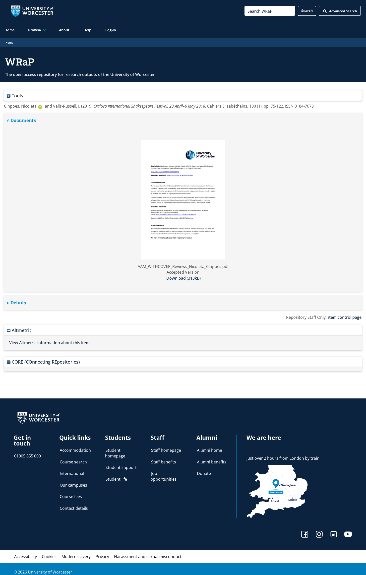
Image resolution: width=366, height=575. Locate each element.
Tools (16, 95)
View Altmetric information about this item (49, 342)
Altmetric (21, 330)
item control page (345, 317)
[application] (43, 30)
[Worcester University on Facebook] (305, 535)
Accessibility (25, 556)
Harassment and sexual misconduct (148, 556)
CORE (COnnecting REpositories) (45, 362)
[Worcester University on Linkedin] (333, 535)
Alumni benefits (211, 462)
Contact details (74, 508)
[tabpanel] (183, 202)
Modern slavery (76, 556)
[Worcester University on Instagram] (319, 535)
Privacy (102, 556)
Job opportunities (164, 476)
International (72, 473)
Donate (204, 473)
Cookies (49, 556)
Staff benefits (163, 462)
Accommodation (75, 450)
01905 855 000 (27, 456)
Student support (121, 467)
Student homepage (115, 452)
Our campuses (73, 485)
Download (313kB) (183, 278)
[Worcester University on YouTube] (348, 535)
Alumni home (209, 450)
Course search (73, 462)
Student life (116, 479)
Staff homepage (166, 450)
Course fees (71, 496)
